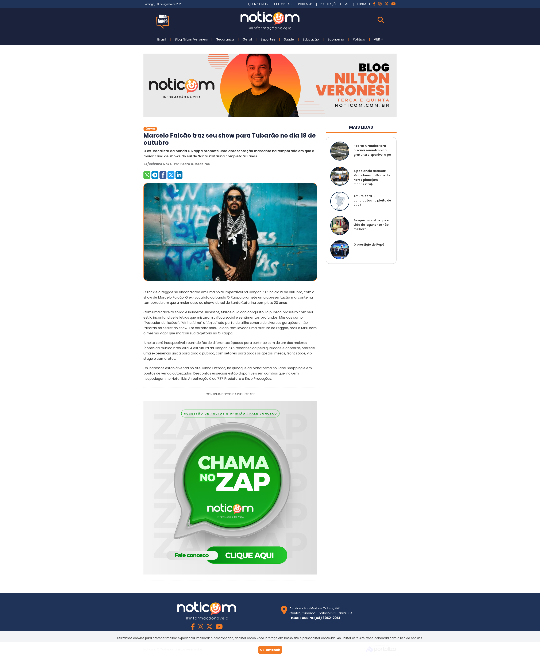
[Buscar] (387, 20)
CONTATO (363, 4)
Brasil (161, 39)
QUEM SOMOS (258, 4)
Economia (336, 39)
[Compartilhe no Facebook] (162, 175)
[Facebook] (374, 4)
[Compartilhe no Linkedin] (179, 175)
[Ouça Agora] (162, 27)
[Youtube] (393, 4)
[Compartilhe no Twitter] (170, 175)
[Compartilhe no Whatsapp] (146, 175)
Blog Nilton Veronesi (191, 39)
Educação (311, 39)
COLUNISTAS (283, 4)
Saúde (289, 39)
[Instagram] (380, 4)
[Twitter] (386, 4)
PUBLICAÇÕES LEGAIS (335, 4)
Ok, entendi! (270, 650)
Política (359, 39)
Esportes (268, 39)
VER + (378, 39)
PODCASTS (305, 4)
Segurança (225, 39)
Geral (247, 39)
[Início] (270, 29)
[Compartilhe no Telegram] (154, 175)
